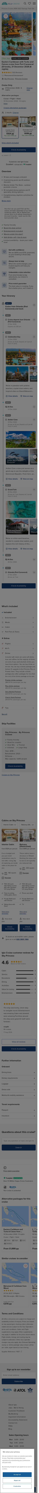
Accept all (17, 1474)
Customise (17, 1486)
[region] (17, 1471)
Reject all (17, 1480)
